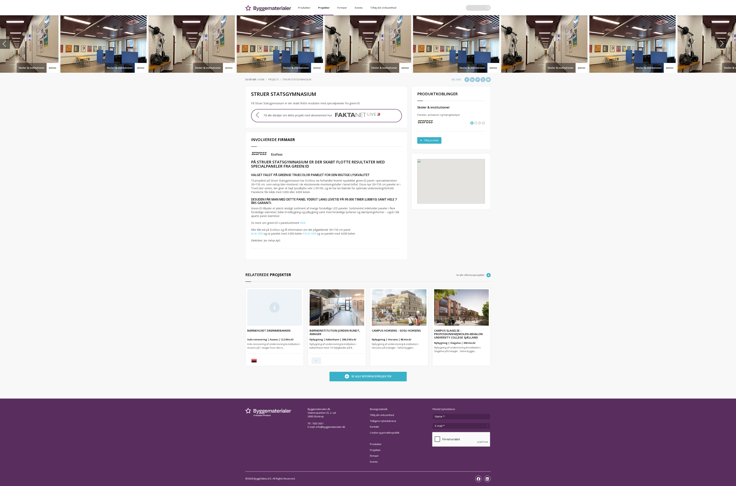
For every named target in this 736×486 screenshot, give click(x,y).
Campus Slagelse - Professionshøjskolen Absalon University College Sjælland (458, 334)
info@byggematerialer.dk (330, 427)
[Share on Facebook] (466, 79)
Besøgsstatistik (379, 409)
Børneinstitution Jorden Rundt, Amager (335, 332)
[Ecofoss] (425, 121)
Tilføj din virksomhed (383, 7)
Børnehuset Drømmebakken (268, 330)
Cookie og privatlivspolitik (384, 432)
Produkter (304, 7)
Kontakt (374, 426)
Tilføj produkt (431, 140)
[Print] (488, 79)
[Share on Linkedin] (472, 79)
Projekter (324, 7)
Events (359, 7)
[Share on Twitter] (483, 79)
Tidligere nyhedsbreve (383, 421)
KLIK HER (257, 233)
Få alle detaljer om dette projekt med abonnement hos (298, 115)
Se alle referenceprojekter (470, 275)
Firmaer (342, 7)
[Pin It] (477, 79)
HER (302, 223)
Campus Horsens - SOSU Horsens (396, 330)
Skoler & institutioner (32, 67)
